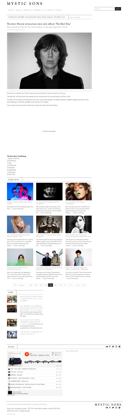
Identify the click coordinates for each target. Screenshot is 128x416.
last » (83, 285)
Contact (59, 10)
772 (70, 285)
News (18, 10)
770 (60, 285)
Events (50, 10)
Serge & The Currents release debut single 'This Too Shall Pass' (31, 308)
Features (37, 10)
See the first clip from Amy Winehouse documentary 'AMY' (78, 236)
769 (55, 285)
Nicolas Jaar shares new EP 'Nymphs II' (47, 203)
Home (10, 10)
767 (45, 285)
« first (15, 285)
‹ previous (21, 285)
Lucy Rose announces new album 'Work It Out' (18, 236)
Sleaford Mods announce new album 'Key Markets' (49, 268)
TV (44, 10)
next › (78, 285)
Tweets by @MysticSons (72, 351)
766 (41, 285)
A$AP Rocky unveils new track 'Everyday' (48, 236)
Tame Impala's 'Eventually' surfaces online (17, 268)
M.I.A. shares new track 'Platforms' (75, 203)
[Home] (24, 3)
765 (36, 285)
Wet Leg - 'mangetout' (31, 332)
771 (65, 285)
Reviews (26, 10)
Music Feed (77, 17)
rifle (14, 414)
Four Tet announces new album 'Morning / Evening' (77, 268)
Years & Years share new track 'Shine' (19, 203)
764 (31, 285)
